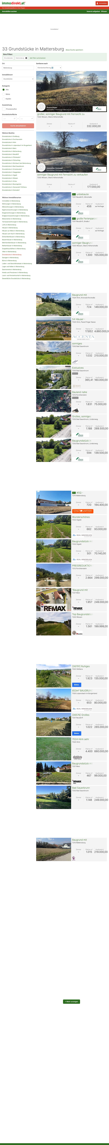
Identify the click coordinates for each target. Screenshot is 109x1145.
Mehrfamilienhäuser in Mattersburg (14, 242)
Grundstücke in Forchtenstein (12, 139)
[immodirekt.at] (14, 4)
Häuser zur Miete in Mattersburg (13, 231)
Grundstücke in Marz (9, 148)
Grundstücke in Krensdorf (11, 190)
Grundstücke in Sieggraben (11, 172)
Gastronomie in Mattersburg (11, 269)
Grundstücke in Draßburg (10, 136)
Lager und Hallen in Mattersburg (13, 266)
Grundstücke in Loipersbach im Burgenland (17, 145)
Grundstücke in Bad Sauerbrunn (13, 166)
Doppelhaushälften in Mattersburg (13, 248)
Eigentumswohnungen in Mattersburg (15, 210)
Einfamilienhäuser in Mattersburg (13, 237)
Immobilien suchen (9, 11)
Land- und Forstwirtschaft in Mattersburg (16, 275)
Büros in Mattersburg (9, 260)
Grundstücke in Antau (9, 181)
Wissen (104, 11)
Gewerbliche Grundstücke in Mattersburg (16, 278)
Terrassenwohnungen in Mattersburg (14, 222)
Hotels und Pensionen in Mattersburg (14, 272)
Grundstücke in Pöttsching (11, 160)
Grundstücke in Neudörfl (10, 154)
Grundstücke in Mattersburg (11, 151)
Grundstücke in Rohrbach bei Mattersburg (16, 163)
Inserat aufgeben (93, 11)
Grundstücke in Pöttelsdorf (11, 157)
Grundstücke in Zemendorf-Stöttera (14, 187)
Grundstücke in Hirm (9, 142)
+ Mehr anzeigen (71, 1002)
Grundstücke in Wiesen (10, 178)
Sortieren (42, 63)
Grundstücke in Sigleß (9, 175)
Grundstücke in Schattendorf (12, 169)
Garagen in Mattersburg (10, 257)
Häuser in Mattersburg (9, 228)
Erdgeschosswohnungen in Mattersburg (15, 216)
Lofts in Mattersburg (9, 225)
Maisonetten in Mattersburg (11, 219)
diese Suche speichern (74, 50)
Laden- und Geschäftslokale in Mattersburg (17, 263)
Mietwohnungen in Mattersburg (13, 207)
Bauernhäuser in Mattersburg (12, 239)
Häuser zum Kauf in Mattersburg (13, 234)
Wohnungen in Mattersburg (11, 204)
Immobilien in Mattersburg (11, 201)
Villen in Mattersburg (9, 251)
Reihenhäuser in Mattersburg (12, 245)
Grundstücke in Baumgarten (11, 184)
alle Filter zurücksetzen (38, 58)
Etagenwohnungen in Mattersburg (13, 213)
